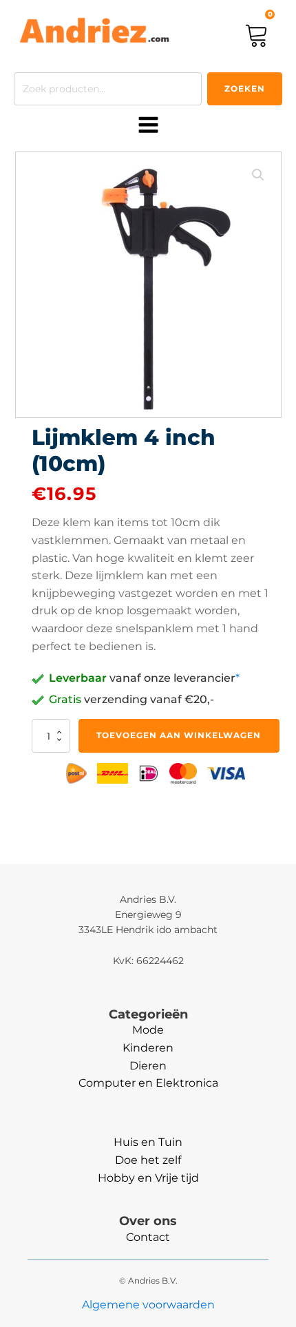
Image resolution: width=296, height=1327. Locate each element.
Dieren (148, 1065)
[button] (258, 175)
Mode (148, 1029)
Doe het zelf (148, 1160)
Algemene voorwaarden (148, 1304)
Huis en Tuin (148, 1142)
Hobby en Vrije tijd (148, 1177)
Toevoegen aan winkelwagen (178, 735)
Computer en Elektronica (148, 1082)
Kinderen (148, 1047)
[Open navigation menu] (148, 126)
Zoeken (244, 88)
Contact (148, 1237)
